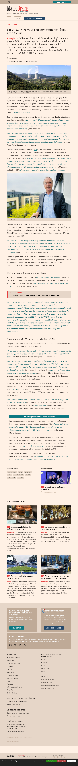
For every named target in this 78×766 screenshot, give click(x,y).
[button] (9, 18)
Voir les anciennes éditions (15, 731)
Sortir (9, 681)
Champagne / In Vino (13, 663)
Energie (20, 477)
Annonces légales (53, 628)
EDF (35, 149)
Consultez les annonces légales (17, 701)
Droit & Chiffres (12, 693)
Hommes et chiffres (13, 657)
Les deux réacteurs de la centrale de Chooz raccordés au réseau (37, 295)
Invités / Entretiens (13, 678)
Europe (9, 669)
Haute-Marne (18, 475)
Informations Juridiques (14, 687)
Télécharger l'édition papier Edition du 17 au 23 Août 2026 (16, 726)
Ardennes (28, 472)
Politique (10, 684)
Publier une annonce (13, 704)
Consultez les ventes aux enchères (18, 713)
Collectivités (11, 666)
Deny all (62, 761)
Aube (9, 475)
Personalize (71, 761)
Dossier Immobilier (13, 675)
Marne (28, 475)
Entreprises (12, 25)
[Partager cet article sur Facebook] (57, 757)
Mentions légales (46, 682)
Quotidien (10, 690)
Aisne (20, 472)
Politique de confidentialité (50, 685)
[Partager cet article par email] (65, 757)
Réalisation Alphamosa (14, 741)
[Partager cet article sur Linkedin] (61, 757)
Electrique (11, 477)
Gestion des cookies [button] (47, 688)
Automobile (11, 672)
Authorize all (52, 761)
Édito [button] (18, 18)
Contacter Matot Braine (48, 680)
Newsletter (61, 2)
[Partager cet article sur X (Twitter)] (54, 757)
